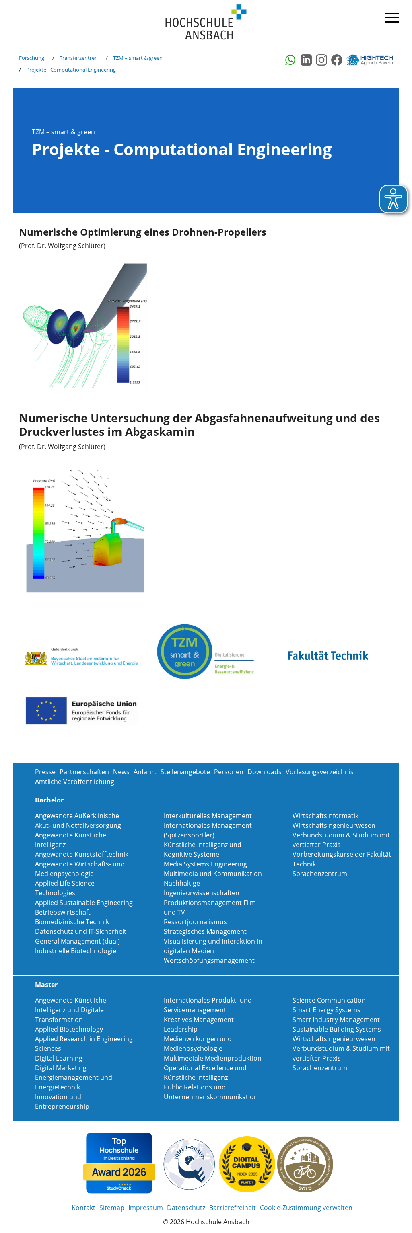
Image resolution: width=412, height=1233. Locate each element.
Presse (45, 771)
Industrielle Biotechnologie (75, 950)
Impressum (145, 1207)
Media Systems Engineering (205, 864)
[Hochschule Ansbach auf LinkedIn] (306, 60)
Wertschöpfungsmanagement (209, 960)
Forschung (31, 58)
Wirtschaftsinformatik (325, 815)
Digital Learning (58, 1058)
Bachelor (49, 800)
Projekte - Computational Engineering (71, 69)
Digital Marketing (61, 1067)
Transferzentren (79, 58)
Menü (391, 16)
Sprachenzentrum (320, 873)
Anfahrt (145, 771)
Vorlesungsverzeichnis (320, 771)
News (121, 771)
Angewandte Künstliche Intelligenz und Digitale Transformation (70, 1010)
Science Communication (329, 1000)
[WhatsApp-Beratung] (291, 60)
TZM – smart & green (138, 58)
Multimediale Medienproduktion (213, 1058)
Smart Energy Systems (326, 1009)
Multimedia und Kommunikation (213, 873)
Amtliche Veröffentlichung (74, 781)
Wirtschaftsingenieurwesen (334, 825)
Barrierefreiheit (232, 1207)
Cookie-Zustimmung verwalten (306, 1207)
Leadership (181, 1029)
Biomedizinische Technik (72, 921)
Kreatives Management (199, 1019)
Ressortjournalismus (195, 921)
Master (46, 984)
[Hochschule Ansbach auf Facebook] (336, 60)
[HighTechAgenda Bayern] (372, 60)
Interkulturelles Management (208, 815)
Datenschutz (186, 1207)
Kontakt (83, 1207)
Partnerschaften (84, 771)
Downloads (264, 771)
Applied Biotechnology (69, 1029)
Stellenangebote (185, 771)
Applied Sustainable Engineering (84, 902)
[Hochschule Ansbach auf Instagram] (321, 60)
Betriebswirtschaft (63, 912)
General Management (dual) (77, 941)
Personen (228, 771)
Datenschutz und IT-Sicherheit (80, 931)
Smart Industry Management (336, 1019)
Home (206, 22)
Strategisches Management (205, 931)
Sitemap (111, 1207)
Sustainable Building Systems (337, 1029)
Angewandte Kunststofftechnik (81, 854)
